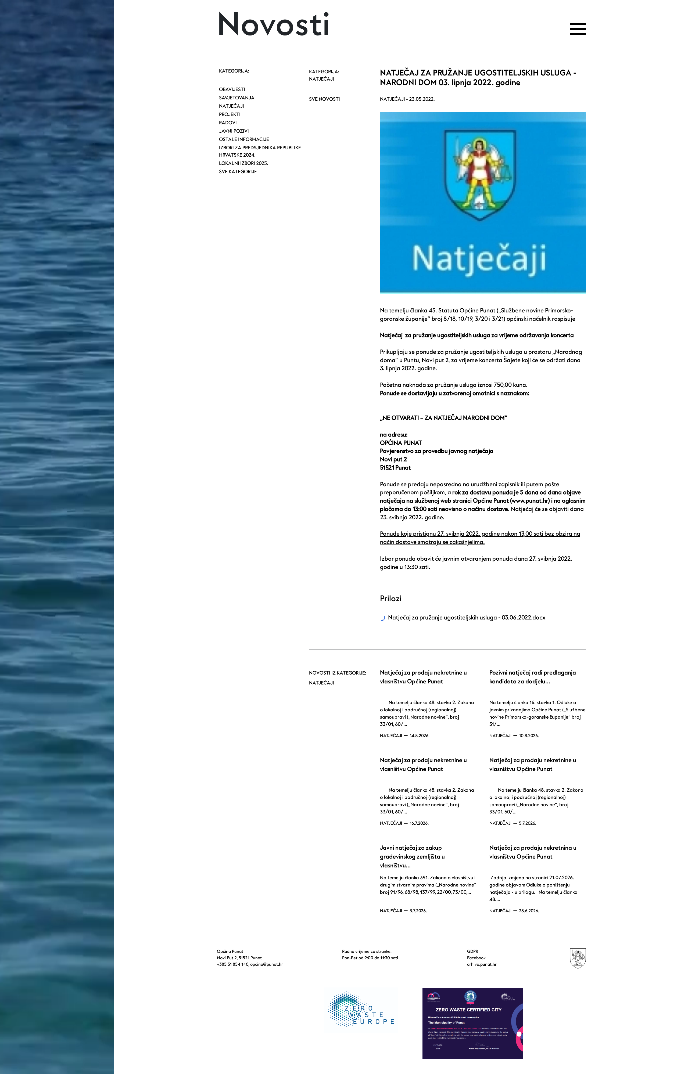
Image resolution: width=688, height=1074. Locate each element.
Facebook (476, 958)
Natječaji (231, 106)
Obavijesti (232, 89)
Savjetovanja (237, 98)
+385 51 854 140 (232, 964)
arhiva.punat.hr (482, 964)
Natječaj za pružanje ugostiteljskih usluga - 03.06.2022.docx (467, 618)
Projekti (230, 114)
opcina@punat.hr (266, 964)
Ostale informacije (244, 139)
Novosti (274, 25)
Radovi (228, 123)
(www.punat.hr (529, 501)
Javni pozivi (234, 131)
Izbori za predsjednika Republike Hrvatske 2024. (260, 151)
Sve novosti (324, 99)
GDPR (472, 951)
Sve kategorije (238, 171)
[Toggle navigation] (578, 29)
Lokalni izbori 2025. (243, 163)
